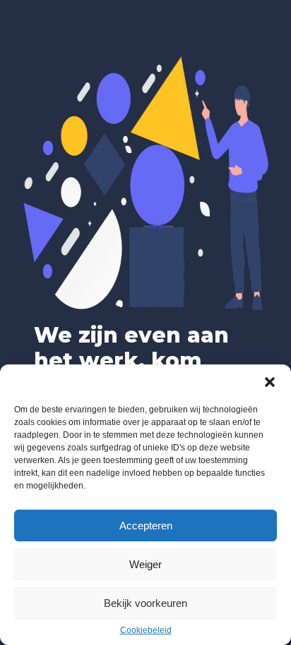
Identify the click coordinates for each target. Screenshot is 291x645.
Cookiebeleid (146, 630)
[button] (270, 382)
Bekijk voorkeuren (145, 603)
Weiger (145, 564)
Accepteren (145, 526)
